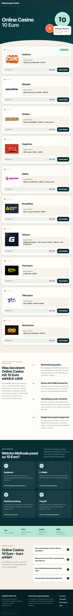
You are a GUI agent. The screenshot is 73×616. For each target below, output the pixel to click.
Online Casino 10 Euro (10, 3)
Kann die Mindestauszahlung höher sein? (48, 569)
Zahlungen (63, 602)
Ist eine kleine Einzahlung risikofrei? (48, 578)
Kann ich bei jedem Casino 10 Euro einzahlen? (48, 549)
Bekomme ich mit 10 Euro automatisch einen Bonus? (49, 559)
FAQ (60, 606)
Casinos (62, 596)
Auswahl (62, 599)
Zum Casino (63, 70)
